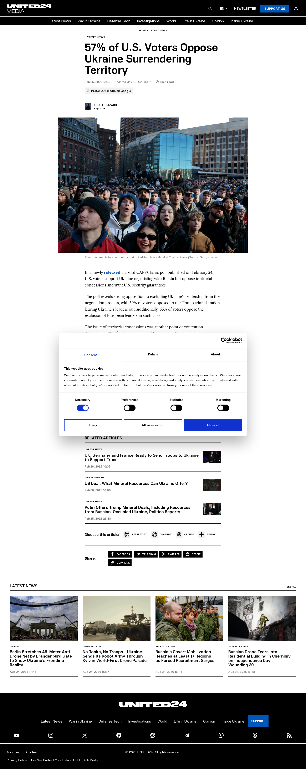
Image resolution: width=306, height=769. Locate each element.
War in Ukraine (89, 20)
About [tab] (215, 354)
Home (142, 30)
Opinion (218, 20)
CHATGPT (165, 534)
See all (291, 586)
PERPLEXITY (139, 534)
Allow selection (153, 425)
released (112, 272)
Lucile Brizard (105, 105)
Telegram (149, 554)
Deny (93, 425)
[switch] (130, 408)
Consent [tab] (90, 354)
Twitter (174, 554)
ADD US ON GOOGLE (225, 753)
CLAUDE (189, 534)
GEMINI (210, 534)
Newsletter (245, 8)
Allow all (212, 425)
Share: (90, 558)
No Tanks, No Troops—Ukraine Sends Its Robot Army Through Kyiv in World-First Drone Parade (115, 656)
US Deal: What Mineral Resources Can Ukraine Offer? (136, 483)
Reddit (196, 554)
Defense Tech (118, 20)
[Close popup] (301, 743)
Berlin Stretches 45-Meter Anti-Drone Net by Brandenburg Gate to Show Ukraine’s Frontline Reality (41, 658)
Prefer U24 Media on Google (111, 91)
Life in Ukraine (194, 20)
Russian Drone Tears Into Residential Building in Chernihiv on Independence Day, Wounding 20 (259, 658)
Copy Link (123, 562)
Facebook (123, 554)
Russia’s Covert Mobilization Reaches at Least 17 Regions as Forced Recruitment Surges (184, 656)
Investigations (148, 20)
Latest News (60, 20)
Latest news (158, 30)
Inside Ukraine (241, 20)
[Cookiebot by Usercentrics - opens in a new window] (224, 341)
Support (258, 721)
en (222, 8)
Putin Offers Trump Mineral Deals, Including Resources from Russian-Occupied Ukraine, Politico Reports (137, 509)
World (171, 20)
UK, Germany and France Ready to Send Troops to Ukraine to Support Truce (142, 457)
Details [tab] (153, 354)
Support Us (275, 8)
